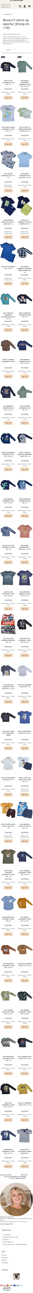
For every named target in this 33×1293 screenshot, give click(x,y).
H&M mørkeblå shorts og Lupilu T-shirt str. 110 (8, 222)
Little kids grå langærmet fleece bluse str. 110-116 (8, 686)
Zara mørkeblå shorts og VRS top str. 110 (25, 826)
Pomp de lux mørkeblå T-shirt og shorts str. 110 (25, 222)
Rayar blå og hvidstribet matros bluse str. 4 (24, 1151)
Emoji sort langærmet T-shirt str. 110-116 (8, 1105)
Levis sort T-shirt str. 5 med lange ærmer (8, 733)
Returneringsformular (8, 1242)
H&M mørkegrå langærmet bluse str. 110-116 (8, 408)
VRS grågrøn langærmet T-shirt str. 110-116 (24, 1012)
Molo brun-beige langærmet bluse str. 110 (8, 1058)
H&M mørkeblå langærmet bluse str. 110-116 (25, 361)
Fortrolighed (6, 1239)
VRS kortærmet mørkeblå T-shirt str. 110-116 (25, 593)
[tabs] (20, 6)
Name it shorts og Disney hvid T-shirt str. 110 (24, 779)
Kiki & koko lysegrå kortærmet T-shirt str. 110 (8, 129)
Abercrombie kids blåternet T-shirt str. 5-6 (8, 919)
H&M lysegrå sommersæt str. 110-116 (8, 175)
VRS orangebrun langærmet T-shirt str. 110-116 (8, 965)
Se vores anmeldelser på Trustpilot (15, 1176)
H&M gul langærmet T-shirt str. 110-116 (24, 1104)
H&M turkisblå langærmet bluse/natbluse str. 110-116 (8, 316)
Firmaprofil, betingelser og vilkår (10, 1237)
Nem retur (24, 1175)
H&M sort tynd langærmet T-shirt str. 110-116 (24, 640)
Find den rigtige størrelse (17, 1178)
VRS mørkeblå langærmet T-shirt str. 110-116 (8, 1151)
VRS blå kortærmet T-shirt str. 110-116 (25, 732)
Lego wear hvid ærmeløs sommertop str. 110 (8, 640)
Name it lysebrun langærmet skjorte (8, 360)
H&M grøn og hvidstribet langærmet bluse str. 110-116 (25, 83)
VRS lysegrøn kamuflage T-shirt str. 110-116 (8, 1012)
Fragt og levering (7, 1234)
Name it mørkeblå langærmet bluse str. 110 (25, 315)
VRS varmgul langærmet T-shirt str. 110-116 (24, 919)
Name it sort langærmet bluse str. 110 (8, 82)
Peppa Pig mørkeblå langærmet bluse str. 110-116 (8, 454)
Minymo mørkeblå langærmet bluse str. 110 (25, 501)
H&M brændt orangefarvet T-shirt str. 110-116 (25, 547)
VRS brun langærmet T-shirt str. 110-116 (25, 964)
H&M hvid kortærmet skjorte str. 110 (8, 778)
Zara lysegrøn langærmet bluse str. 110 (25, 408)
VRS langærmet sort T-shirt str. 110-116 (25, 1057)
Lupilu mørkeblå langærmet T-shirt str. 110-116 (24, 872)
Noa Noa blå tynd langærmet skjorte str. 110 (8, 547)
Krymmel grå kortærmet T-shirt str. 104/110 (8, 593)
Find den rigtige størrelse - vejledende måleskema (15, 1244)
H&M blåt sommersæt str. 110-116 (8, 267)
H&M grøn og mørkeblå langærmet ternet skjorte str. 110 (25, 269)
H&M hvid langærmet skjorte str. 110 (25, 686)
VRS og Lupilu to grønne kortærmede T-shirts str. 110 (24, 129)
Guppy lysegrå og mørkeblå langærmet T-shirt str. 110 (25, 454)
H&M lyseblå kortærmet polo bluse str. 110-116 (25, 175)
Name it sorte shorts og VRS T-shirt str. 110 (8, 826)
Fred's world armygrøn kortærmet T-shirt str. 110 (8, 873)
